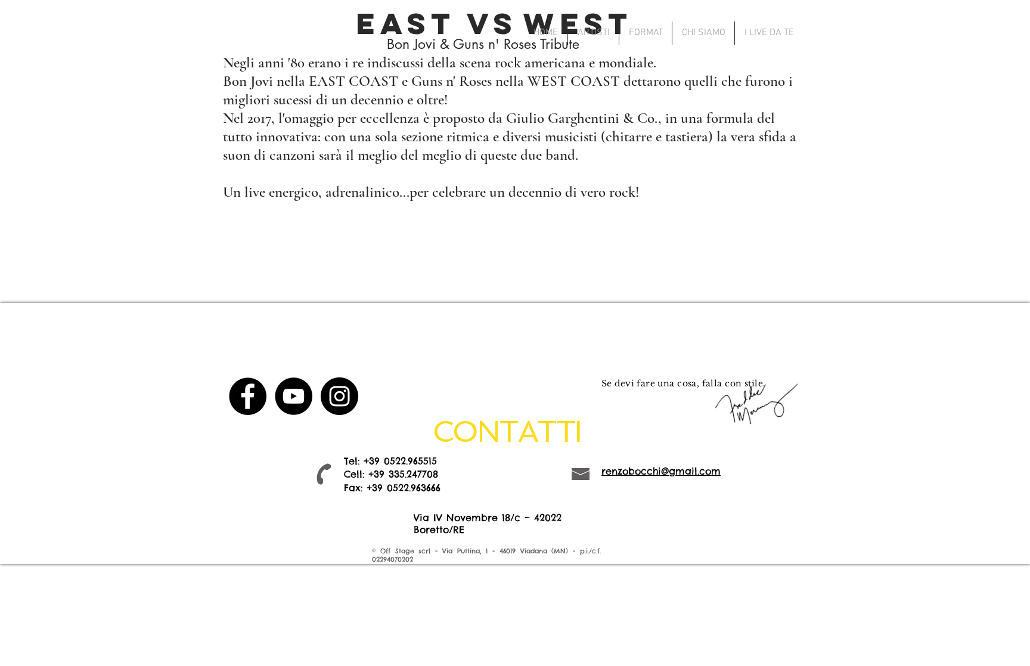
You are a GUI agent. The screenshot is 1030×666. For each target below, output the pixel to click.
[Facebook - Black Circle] (247, 396)
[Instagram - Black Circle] (339, 396)
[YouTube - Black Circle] (293, 396)
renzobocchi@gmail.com (661, 471)
